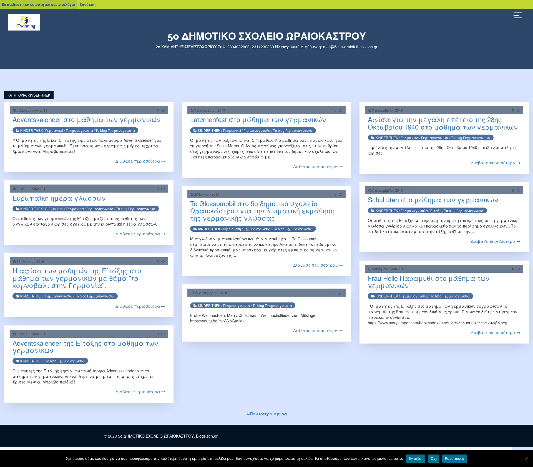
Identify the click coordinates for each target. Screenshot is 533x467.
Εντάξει (415, 458)
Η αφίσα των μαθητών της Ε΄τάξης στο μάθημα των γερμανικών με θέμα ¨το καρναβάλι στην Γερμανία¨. (76, 278)
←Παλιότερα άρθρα (266, 413)
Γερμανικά (54, 130)
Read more (454, 458)
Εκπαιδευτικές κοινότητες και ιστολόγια (38, 4)
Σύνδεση (87, 4)
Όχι (434, 458)
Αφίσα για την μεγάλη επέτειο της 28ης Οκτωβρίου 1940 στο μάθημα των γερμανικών (443, 122)
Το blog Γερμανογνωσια (115, 130)
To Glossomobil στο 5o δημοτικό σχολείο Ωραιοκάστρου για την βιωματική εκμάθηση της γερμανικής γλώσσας (262, 210)
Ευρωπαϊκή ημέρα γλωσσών (58, 198)
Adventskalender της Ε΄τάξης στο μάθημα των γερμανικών (85, 346)
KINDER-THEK (31, 130)
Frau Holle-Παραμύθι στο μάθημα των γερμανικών (428, 281)
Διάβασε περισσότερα (138, 161)
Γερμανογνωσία (79, 130)
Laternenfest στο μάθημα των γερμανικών (258, 119)
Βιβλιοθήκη (54, 208)
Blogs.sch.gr (207, 436)
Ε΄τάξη (436, 210)
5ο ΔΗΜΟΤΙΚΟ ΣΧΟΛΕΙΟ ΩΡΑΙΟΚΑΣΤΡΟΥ (266, 36)
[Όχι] (526, 458)
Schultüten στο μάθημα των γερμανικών (433, 199)
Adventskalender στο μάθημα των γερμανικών (86, 119)
